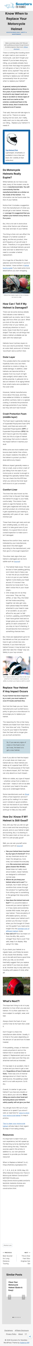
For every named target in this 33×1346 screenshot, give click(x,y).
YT (26, 1334)
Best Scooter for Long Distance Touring (7, 1258)
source (16, 561)
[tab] (14, 1317)
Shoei (27, 794)
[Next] (23, 1297)
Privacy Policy (11, 1334)
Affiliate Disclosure (22, 1330)
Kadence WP (24, 1343)
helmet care (7, 1245)
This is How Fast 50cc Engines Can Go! (25, 1258)
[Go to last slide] (9, 1297)
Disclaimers (8, 1330)
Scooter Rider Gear (13, 32)
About (20, 1334)
